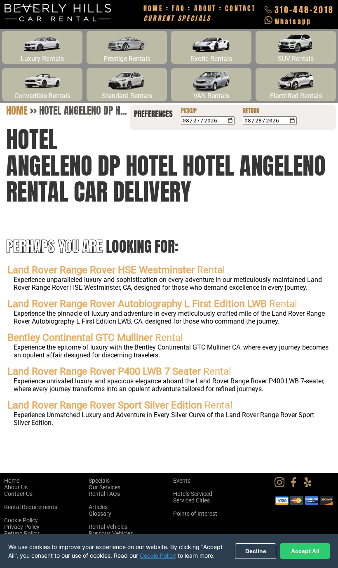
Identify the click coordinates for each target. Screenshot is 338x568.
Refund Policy (21, 533)
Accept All (305, 551)
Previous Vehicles (111, 533)
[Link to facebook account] (296, 485)
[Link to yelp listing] (310, 485)
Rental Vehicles (108, 526)
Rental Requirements (30, 507)
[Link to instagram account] (282, 485)
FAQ (178, 8)
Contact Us (18, 494)
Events (181, 480)
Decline (255, 551)
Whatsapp (293, 21)
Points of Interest (195, 513)
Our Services (104, 487)
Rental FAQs (104, 494)
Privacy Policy (22, 526)
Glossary (100, 513)
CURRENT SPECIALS (177, 18)
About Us (16, 487)
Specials (99, 480)
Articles (98, 507)
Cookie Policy (21, 520)
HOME (153, 8)
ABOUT (205, 8)
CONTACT (240, 8)
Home (17, 110)
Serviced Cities (191, 500)
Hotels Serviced (192, 494)
